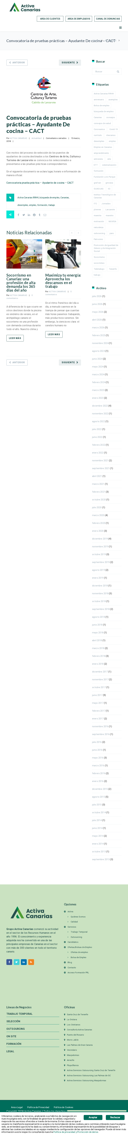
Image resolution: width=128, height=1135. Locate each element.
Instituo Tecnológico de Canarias (105, 196)
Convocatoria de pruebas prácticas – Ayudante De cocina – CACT (38, 124)
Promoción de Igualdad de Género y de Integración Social (106, 248)
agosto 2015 (98, 797)
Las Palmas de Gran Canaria (80, 1045)
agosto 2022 (98, 421)
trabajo (51, 205)
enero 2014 (98, 843)
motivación (99, 221)
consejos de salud (102, 123)
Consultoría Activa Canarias (79, 1029)
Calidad (74, 922)
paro (112, 233)
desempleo (22, 205)
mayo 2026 (97, 312)
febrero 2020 (98, 523)
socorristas (99, 263)
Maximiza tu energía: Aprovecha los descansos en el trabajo (63, 281)
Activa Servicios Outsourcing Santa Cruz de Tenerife (91, 1070)
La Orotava (72, 1019)
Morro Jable (72, 1040)
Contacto (72, 967)
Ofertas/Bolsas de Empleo (80, 947)
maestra (97, 215)
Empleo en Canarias (103, 147)
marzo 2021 (98, 484)
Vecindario (72, 1050)
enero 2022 (98, 452)
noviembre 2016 (100, 726)
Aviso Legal (17, 1107)
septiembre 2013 (101, 859)
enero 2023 (98, 398)
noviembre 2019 (100, 546)
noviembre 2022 (100, 413)
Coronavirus (99, 129)
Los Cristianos (73, 1024)
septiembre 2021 (101, 468)
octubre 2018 (99, 601)
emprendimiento (101, 153)
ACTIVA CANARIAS (18, 138)
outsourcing (99, 233)
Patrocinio (98, 239)
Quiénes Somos (78, 917)
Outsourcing (76, 937)
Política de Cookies (63, 1107)
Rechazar (115, 1117)
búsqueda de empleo (49, 197)
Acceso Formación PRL (78, 972)
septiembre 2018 (101, 609)
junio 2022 (97, 437)
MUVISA (112, 221)
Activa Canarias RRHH (28, 197)
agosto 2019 (98, 570)
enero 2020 (98, 531)
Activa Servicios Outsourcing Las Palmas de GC (89, 1075)
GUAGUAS (98, 189)
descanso (111, 135)
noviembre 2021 (100, 460)
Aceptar (93, 1117)
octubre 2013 (99, 851)
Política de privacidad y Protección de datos (75, 1132)
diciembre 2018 (100, 585)
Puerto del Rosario (75, 1035)
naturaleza (98, 227)
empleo (32, 205)
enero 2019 (98, 578)
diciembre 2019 (100, 538)
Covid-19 (113, 129)
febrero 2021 (98, 492)
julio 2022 (97, 429)
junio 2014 (97, 828)
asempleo (113, 99)
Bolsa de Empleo (78, 957)
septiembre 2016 (101, 734)
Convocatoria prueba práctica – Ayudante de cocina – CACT (40, 182)
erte (109, 159)
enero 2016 (98, 781)
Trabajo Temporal (79, 932)
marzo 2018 (98, 648)
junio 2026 (97, 304)
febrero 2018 (98, 656)
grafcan (97, 183)
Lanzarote (110, 209)
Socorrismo (99, 257)
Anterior (18, 62)
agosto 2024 (98, 351)
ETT (96, 165)
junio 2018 (97, 624)
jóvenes (97, 209)
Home (96, 40)
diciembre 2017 (100, 671)
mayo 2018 (97, 632)
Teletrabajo (99, 269)
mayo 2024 (97, 366)
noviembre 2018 (100, 593)
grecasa (109, 183)
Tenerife (113, 269)
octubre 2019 (99, 554)
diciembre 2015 (100, 789)
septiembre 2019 (101, 562)
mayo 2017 (97, 703)
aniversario (99, 99)
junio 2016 (97, 750)
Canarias (64, 197)
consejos (110, 117)
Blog (70, 962)
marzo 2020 (98, 515)
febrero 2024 (98, 382)
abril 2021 (97, 476)
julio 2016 (97, 742)
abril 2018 (97, 640)
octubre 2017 (99, 687)
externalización (109, 165)
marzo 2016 (98, 765)
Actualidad (110, 40)
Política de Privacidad (38, 1107)
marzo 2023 (98, 390)
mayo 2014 (97, 836)
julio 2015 (97, 804)
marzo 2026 (98, 327)
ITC (95, 203)
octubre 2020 (99, 499)
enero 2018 (98, 664)
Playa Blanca (73, 1065)
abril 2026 (97, 319)
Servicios (72, 927)
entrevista (98, 159)
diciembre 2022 (100, 406)
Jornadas (105, 203)
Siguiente (68, 62)
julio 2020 (97, 507)
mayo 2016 (97, 757)
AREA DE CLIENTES (50, 19)
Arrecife (70, 1060)
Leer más (15, 338)
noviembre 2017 (100, 679)
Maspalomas (73, 1055)
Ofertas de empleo (79, 952)
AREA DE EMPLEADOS (79, 19)
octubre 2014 (99, 812)
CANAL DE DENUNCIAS (108, 19)
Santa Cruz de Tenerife (77, 1014)
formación (42, 205)
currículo (98, 135)
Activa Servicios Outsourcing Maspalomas (86, 1080)
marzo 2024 (98, 374)
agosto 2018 (98, 617)
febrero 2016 (98, 773)
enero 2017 (98, 718)
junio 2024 (97, 359)
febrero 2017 (98, 711)
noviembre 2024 (100, 343)
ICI (109, 189)
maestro (109, 215)
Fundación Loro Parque (104, 177)
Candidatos (73, 942)
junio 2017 (97, 695)
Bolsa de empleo (101, 105)
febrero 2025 (98, 335)
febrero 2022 (98, 445)
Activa (70, 911)
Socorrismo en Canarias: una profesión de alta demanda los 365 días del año (21, 282)
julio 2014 (97, 820)
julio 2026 (97, 296)
